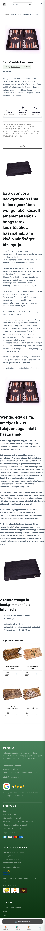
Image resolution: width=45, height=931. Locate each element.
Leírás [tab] (22, 146)
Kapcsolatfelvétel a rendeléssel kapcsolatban (21, 773)
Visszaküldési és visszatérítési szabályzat (19, 821)
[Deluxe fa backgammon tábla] (12, 693)
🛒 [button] (16, 674)
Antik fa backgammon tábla (12, 667)
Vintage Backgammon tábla (32, 707)
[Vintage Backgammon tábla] (32, 693)
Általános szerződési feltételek (15, 825)
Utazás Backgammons (12, 136)
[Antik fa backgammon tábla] (12, 653)
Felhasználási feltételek (12, 859)
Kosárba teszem (24, 922)
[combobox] (20, 4)
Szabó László (15, 67)
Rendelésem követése (11, 769)
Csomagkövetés (9, 856)
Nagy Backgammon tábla (32, 667)
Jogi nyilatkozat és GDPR (12, 828)
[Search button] (30, 4)
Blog (4, 811)
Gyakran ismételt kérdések (13, 852)
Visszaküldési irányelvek (12, 863)
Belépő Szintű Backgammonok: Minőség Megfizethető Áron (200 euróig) (22, 129)
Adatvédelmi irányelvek (12, 818)
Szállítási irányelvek (10, 815)
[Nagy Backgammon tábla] (32, 653)
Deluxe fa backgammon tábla (12, 707)
